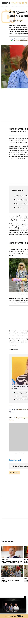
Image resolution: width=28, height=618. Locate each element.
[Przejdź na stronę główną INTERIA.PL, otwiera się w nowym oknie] (6, 3)
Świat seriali (8, 7)
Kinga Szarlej (20, 20)
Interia (2, 7)
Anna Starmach (14, 472)
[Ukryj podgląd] (25, 597)
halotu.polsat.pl (23, 410)
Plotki (13, 7)
